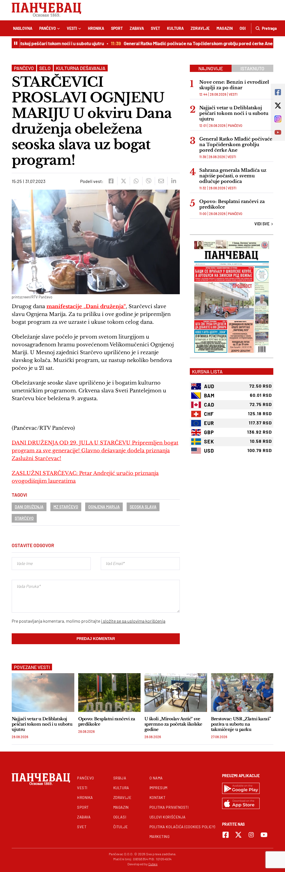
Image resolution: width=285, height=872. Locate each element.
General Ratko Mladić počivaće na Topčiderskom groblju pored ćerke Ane (191, 43)
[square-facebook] (225, 834)
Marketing (159, 836)
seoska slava (143, 506)
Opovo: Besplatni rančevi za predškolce (232, 204)
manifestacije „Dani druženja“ (86, 306)
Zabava (137, 28)
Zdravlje (200, 28)
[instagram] (251, 834)
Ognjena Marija (104, 506)
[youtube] (264, 834)
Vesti (72, 28)
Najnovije (210, 68)
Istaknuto (252, 68)
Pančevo (47, 28)
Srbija (119, 778)
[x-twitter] (238, 834)
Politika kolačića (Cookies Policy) (182, 827)
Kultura (175, 28)
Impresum (158, 788)
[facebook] (111, 181)
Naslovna (22, 28)
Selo (45, 68)
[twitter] (123, 181)
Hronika (96, 28)
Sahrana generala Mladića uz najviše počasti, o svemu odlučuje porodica (232, 175)
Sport (117, 28)
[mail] (161, 181)
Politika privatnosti (169, 807)
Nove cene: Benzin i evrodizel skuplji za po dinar (234, 84)
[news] (43, 692)
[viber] (148, 181)
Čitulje (120, 827)
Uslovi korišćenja (167, 817)
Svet (155, 28)
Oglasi (119, 817)
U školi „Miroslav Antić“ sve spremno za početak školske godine (173, 724)
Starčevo (24, 518)
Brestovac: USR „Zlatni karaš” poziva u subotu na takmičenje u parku (241, 724)
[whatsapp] (136, 181)
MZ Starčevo (65, 506)
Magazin (225, 28)
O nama (156, 778)
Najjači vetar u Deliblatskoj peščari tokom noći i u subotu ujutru (233, 113)
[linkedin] (173, 181)
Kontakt (157, 797)
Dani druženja (29, 506)
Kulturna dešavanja (80, 68)
